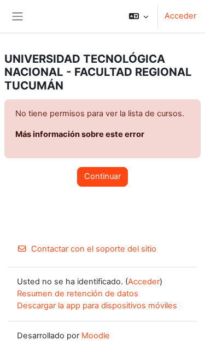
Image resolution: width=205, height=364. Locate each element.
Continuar (102, 176)
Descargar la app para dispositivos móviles (97, 306)
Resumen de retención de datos (77, 294)
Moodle (95, 336)
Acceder (180, 16)
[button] (138, 16)
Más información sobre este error (79, 134)
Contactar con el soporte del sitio (93, 249)
